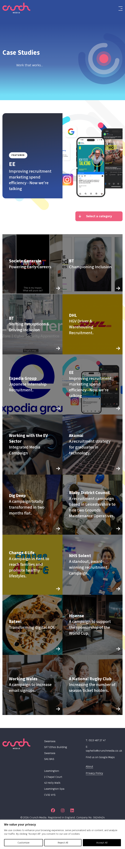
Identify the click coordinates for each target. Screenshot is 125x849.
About (89, 766)
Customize (23, 842)
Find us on (100, 757)
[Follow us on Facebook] (53, 810)
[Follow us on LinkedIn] (72, 810)
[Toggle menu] (120, 9)
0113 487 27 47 (97, 740)
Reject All (63, 842)
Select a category (99, 216)
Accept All (101, 842)
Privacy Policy (94, 773)
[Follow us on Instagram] (62, 810)
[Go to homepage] (15, 8)
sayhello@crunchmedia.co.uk (104, 750)
